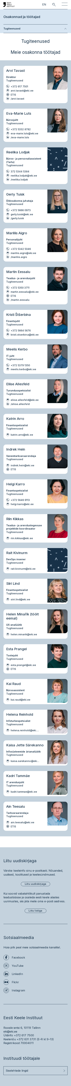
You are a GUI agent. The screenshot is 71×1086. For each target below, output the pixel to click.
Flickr (15, 982)
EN (44, 4)
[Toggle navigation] (65, 5)
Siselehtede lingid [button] (17, 1070)
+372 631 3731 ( (27, 1039)
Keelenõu (9, 1039)
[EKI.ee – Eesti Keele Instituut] (9, 4)
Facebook (18, 957)
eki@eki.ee (10, 1031)
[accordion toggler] (44, 29)
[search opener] (51, 4)
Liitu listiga (35, 910)
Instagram (18, 990)
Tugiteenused (11, 28)
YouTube (18, 965)
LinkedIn (17, 974)
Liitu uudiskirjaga (35, 883)
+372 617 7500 (24, 1035)
